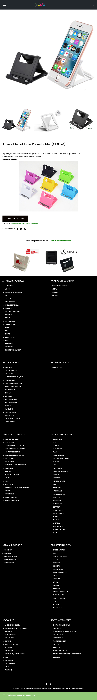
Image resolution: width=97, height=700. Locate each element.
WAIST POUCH (9, 415)
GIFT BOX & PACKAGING (61, 458)
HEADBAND (8, 308)
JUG (54, 465)
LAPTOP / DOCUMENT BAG (13, 383)
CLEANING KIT (57, 439)
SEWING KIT (57, 500)
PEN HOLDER (9, 651)
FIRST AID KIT (57, 628)
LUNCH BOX (57, 478)
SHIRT (6, 331)
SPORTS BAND (57, 510)
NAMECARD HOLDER (11, 644)
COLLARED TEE (10, 302)
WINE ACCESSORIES (59, 529)
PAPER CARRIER (58, 595)
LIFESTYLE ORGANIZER (60, 471)
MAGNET (56, 585)
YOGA (55, 533)
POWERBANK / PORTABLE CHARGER (17, 487)
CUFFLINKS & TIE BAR (12, 305)
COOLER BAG (9, 374)
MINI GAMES (57, 588)
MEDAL (54, 289)
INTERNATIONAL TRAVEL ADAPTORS (65, 631)
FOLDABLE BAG (10, 380)
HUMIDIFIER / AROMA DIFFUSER (15, 465)
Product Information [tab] (61, 240)
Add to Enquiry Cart (15, 218)
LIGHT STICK (9, 471)
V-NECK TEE (9, 347)
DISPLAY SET (9, 631)
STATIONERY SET (10, 663)
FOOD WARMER (58, 455)
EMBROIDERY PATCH (59, 572)
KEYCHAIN (56, 579)
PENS (6, 657)
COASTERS (56, 563)
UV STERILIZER (9, 494)
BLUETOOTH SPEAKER (12, 439)
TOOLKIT (56, 604)
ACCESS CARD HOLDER (12, 625)
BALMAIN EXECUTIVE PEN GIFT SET (16, 628)
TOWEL (55, 517)
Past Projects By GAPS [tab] (37, 240)
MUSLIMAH (8, 315)
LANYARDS (56, 582)
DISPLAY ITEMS (58, 569)
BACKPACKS (8, 367)
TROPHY (55, 295)
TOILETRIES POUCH (11, 402)
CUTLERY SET (57, 449)
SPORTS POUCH (58, 513)
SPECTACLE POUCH (11, 399)
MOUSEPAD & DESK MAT (61, 592)
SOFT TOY (56, 507)
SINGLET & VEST (10, 337)
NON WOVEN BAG (11, 390)
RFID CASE (56, 497)
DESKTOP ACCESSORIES (12, 452)
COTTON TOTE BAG (11, 370)
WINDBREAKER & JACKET (13, 350)
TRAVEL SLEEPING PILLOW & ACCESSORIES (67, 654)
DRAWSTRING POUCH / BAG (14, 377)
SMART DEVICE (9, 484)
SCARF (7, 327)
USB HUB (7, 491)
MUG (54, 484)
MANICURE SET (57, 367)
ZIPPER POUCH (10, 422)
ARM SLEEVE (9, 286)
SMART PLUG (57, 504)
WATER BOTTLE (58, 526)
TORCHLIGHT (57, 608)
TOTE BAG (8, 406)
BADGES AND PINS (59, 550)
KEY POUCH (58, 468)
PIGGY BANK (58, 491)
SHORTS (7, 334)
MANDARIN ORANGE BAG (13, 386)
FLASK (55, 452)
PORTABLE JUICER (59, 494)
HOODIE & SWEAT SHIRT (12, 311)
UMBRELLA (56, 523)
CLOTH (55, 559)
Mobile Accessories (32, 224)
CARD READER (9, 442)
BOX (54, 553)
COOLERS (56, 566)
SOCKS (7, 340)
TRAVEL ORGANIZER (60, 651)
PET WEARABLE (10, 321)
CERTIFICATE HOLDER (59, 286)
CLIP (54, 442)
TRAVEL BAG (9, 409)
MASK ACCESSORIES (10, 556)
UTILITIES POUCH (10, 412)
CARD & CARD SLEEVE (60, 556)
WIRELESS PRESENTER (12, 500)
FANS (55, 576)
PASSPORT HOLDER (59, 641)
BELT (6, 295)
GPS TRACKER (9, 461)
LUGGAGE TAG (58, 638)
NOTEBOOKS (9, 647)
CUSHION (56, 445)
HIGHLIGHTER (9, 638)
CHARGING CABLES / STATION (14, 445)
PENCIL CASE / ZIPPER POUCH (14, 654)
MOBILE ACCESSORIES (12, 475)
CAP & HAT (8, 299)
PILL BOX (56, 644)
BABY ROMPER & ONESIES (13, 292)
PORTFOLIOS (9, 660)
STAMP (7, 667)
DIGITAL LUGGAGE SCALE (61, 625)
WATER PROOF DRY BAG (13, 419)
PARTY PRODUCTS (59, 598)
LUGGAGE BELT (58, 635)
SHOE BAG (8, 393)
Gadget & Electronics (18, 224)
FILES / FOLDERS (10, 635)
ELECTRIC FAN (9, 458)
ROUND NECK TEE (11, 324)
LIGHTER (56, 475)
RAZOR (7, 481)
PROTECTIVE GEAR (10, 559)
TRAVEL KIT (57, 647)
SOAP (55, 601)
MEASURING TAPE (59, 481)
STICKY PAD (8, 670)
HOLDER (56, 461)
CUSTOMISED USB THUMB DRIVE (15, 449)
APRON (7, 289)
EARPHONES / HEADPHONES (14, 455)
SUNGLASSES (9, 343)
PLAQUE (55, 292)
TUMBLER (56, 520)
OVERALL (8, 318)
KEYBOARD (9, 468)
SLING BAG (8, 396)
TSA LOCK (56, 657)
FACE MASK (7, 553)
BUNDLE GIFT (8, 550)
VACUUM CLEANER (11, 497)
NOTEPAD (8, 641)
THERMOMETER (9, 563)
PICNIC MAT (57, 487)
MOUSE (7, 478)
